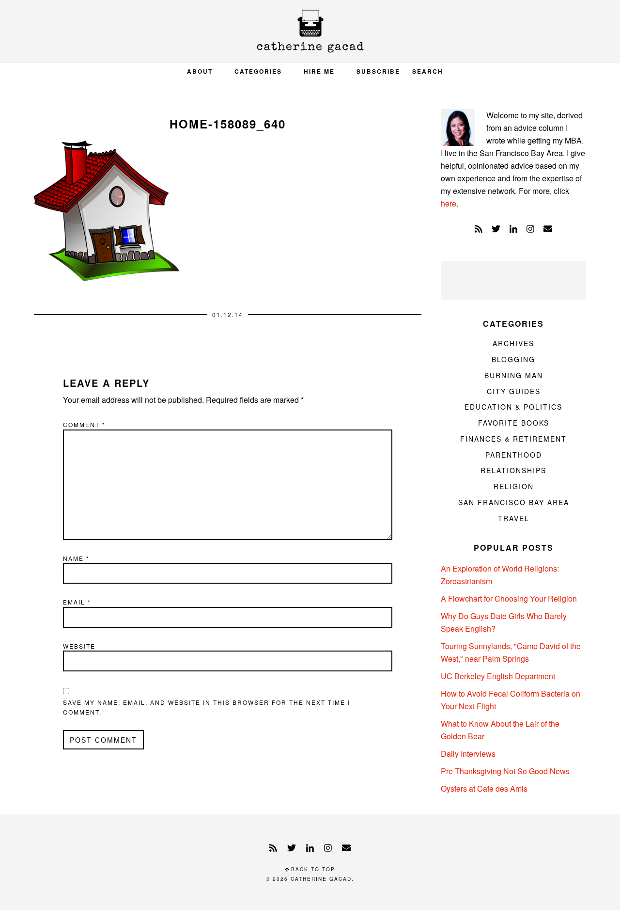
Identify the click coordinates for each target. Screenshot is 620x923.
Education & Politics (513, 407)
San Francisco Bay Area (513, 502)
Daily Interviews (468, 753)
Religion (514, 486)
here (448, 203)
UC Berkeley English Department (498, 676)
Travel (513, 518)
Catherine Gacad (310, 31)
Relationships (513, 470)
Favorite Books (513, 423)
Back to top (312, 869)
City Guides (514, 391)
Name (76, 558)
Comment (84, 424)
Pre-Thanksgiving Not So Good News (505, 771)
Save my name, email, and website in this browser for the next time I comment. (206, 707)
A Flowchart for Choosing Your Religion (509, 598)
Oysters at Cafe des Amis (484, 788)
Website (79, 646)
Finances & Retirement (513, 439)
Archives (513, 343)
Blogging (513, 359)
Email (77, 602)
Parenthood (513, 455)
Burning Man (513, 375)
